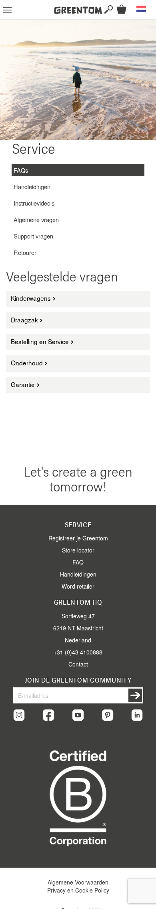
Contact (78, 664)
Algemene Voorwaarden (78, 882)
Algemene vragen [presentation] (36, 219)
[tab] (78, 170)
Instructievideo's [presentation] (34, 203)
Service (78, 524)
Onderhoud (27, 362)
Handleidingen (78, 574)
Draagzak (24, 319)
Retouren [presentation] (26, 252)
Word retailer (78, 586)
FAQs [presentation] (21, 170)
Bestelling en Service (40, 341)
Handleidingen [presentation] (32, 186)
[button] (141, 9)
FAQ (78, 562)
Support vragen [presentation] (33, 236)
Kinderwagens (31, 297)
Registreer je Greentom (78, 538)
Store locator (78, 550)
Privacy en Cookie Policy (78, 890)
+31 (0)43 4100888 (78, 652)
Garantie (23, 384)
